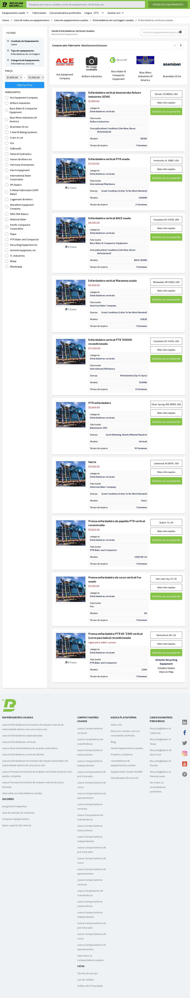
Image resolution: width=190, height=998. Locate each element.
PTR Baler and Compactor (24, 239)
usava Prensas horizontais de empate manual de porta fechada (33, 784)
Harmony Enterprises (22, 164)
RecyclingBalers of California (160, 730)
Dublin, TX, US (166, 522)
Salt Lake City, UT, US (166, 578)
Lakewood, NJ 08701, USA (166, 463)
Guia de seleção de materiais (18, 812)
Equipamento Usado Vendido (127, 771)
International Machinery (102, 184)
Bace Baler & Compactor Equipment (23, 110)
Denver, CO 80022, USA (166, 94)
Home (5, 20)
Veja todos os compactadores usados (90, 958)
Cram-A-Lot (16, 137)
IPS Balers (16, 184)
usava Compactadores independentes (90, 763)
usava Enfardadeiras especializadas (22, 735)
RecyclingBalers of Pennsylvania (160, 774)
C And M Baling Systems (23, 132)
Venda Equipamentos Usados (127, 748)
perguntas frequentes (14, 806)
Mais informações (166, 102)
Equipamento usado (13, 12)
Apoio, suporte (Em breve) (16, 825)
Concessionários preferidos (65, 12)
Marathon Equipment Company (22, 206)
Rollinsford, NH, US (166, 635)
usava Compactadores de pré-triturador (91, 774)
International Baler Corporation (20, 177)
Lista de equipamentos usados (71, 20)
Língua (91, 12)
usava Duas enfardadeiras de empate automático (30, 748)
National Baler (18, 219)
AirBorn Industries (20, 102)
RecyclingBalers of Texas (160, 741)
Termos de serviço (87, 973)
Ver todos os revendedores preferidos (158, 787)
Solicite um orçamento (166, 111)
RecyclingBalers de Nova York (161, 752)
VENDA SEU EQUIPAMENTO (168, 4)
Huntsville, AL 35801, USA (166, 160)
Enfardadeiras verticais (102, 111)
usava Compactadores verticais (90, 730)
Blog (113, 741)
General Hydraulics (20, 153)
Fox (12, 142)
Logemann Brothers (21, 199)
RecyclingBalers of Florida (160, 763)
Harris (92, 462)
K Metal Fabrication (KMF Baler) (24, 192)
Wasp (13, 261)
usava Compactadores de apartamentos (91, 795)
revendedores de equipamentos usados (123, 763)
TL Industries (17, 255)
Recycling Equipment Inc (24, 244)
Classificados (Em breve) (124, 777)
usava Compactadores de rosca (91, 784)
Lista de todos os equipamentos (31, 20)
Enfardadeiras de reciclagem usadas (113, 20)
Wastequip (16, 266)
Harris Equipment (20, 170)
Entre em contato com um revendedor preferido (125, 733)
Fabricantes (39, 12)
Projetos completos (122, 754)
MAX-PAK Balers (19, 213)
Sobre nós (116, 724)
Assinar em (114, 12)
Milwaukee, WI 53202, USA (166, 282)
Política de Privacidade (90, 985)
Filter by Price (24, 85)
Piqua (13, 233)
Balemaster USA (98, 427)
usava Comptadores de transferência (90, 741)
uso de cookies (85, 979)
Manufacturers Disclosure (94, 45)
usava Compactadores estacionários (90, 752)
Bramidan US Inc (19, 126)
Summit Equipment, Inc (23, 250)
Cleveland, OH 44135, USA (166, 219)
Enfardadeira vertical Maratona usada (112, 280)
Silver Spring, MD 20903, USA (166, 404)
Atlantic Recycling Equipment (166, 661)
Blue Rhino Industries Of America (23, 119)
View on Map (166, 671)
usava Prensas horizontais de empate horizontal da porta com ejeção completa (37, 774)
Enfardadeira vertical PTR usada (108, 159)
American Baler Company (103, 305)
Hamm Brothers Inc (21, 159)
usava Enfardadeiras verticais (19, 741)
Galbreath (15, 148)
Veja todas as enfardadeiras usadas (22, 793)
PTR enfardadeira (99, 402)
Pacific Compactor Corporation (20, 226)
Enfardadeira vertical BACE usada (109, 218)
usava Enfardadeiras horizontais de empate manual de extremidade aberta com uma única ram (33, 727)
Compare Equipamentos (15, 818)
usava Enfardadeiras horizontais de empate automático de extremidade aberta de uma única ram (35, 763)
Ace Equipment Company (24, 97)
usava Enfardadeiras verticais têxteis (23, 754)
